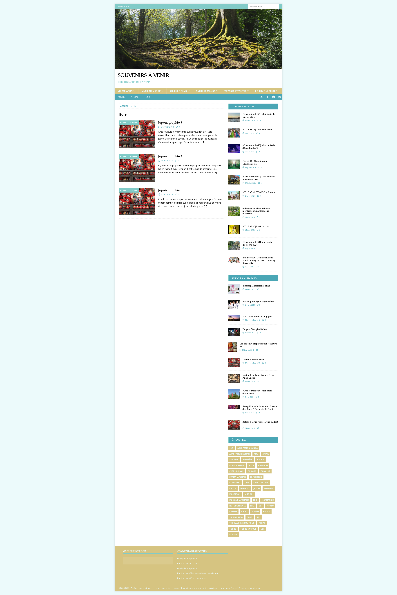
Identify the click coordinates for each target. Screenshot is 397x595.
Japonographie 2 (170, 156)
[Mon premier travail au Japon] (234, 318)
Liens (148, 97)
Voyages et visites (235, 90)
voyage (233, 534)
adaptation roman (239, 454)
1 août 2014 (249, 412)
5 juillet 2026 (250, 196)
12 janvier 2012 (248, 350)
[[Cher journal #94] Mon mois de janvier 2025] (234, 117)
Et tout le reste (265, 90)
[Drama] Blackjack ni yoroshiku (258, 301)
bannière (247, 459)
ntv (252, 505)
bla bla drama (236, 465)
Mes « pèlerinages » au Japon (204, 573)
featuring (234, 482)
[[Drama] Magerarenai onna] (234, 289)
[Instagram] (279, 97)
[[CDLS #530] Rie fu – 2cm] (234, 229)
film (247, 482)
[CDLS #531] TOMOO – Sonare (259, 192)
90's (231, 448)
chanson (263, 465)
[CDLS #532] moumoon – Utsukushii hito (255, 162)
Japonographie (169, 190)
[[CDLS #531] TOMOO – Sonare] (234, 195)
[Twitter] (261, 97)
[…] (202, 142)
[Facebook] (267, 97)
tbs (258, 517)
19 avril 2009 (250, 381)
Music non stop (151, 90)
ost (260, 505)
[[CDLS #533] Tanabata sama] (234, 133)
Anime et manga (205, 90)
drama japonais (237, 477)
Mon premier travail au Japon (257, 316)
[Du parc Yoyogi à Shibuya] (234, 332)
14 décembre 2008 (252, 363)
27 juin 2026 (250, 217)
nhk (255, 500)
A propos (135, 97)
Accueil (121, 97)
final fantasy (260, 482)
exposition (256, 477)
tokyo (262, 523)
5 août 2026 (249, 152)
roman (255, 511)
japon (257, 488)
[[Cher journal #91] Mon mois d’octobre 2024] (234, 245)
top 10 (232, 529)
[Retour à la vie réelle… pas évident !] (234, 425)
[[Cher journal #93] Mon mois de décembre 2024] (234, 148)
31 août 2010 (250, 428)
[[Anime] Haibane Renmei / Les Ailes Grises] (234, 378)
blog (251, 465)
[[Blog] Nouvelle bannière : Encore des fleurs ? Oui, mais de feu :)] (234, 407)
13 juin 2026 (250, 248)
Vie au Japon (125, 90)
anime (266, 454)
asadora (233, 459)
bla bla (260, 459)
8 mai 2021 (249, 397)
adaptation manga (247, 448)
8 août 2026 (249, 133)
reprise (233, 511)
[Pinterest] (273, 97)
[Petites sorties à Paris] (234, 362)
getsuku (244, 488)
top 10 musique (248, 529)
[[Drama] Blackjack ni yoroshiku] (234, 304)
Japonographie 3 (170, 122)
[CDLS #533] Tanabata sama (257, 129)
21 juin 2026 (250, 230)
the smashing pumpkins (241, 523)
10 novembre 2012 (252, 320)
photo (270, 505)
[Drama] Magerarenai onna (256, 285)
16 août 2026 (250, 120)
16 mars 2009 (167, 160)
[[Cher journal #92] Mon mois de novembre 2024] (234, 179)
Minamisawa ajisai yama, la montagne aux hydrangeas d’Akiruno (256, 210)
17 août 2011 (250, 289)
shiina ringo (236, 517)
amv (256, 454)
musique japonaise (239, 500)
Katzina (180, 563)
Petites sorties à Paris (253, 359)
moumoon (234, 494)
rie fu (244, 511)
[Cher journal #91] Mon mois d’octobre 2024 (257, 243)
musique (249, 494)
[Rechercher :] (263, 6)
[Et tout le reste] (137, 134)
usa (262, 529)
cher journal (236, 471)
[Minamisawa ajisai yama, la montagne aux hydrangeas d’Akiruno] (234, 211)
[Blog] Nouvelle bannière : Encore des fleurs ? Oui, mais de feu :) (260, 408)
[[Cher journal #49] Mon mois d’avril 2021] (234, 394)
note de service (237, 505)
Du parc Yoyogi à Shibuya (255, 329)
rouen (266, 511)
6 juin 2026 (249, 267)
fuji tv (232, 488)
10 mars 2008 (167, 194)
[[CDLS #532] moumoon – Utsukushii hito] (234, 164)
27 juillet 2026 (250, 167)
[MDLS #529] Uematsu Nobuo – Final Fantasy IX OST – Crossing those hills (259, 260)
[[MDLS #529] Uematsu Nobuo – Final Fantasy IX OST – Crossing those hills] (234, 260)
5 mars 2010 (250, 305)
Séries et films (178, 90)
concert (265, 471)
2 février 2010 (167, 126)
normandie (268, 500)
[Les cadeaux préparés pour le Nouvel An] (232, 347)
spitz (249, 517)
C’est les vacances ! (199, 578)
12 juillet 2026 (250, 183)
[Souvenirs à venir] (198, 67)
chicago (252, 471)
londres (268, 488)
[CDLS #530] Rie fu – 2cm (256, 226)
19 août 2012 (250, 332)
